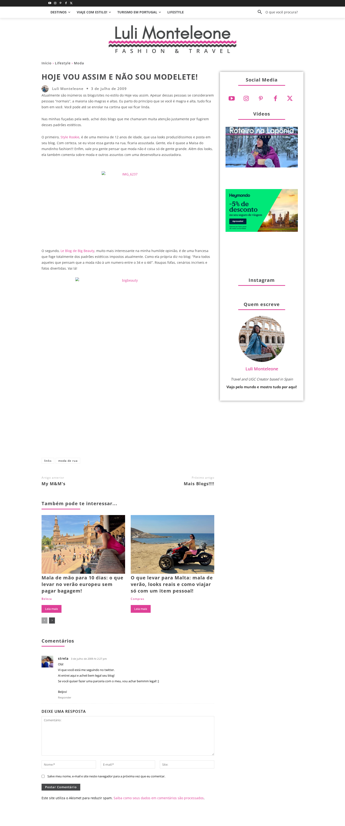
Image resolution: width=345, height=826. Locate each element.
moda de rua (68, 461)
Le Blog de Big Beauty (77, 250)
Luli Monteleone (68, 88)
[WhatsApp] (157, 440)
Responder (64, 697)
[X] (126, 440)
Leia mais (51, 609)
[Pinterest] (60, 3)
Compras (137, 598)
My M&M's (53, 483)
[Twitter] (71, 3)
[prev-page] (44, 620)
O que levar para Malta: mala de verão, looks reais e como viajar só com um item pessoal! (172, 584)
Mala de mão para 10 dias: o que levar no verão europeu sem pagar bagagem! (82, 584)
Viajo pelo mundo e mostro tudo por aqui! (261, 386)
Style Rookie (70, 137)
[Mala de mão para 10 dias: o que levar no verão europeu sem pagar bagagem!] (83, 544)
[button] (276, 12)
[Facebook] (66, 3)
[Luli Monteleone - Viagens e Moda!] (172, 39)
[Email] (172, 440)
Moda (79, 63)
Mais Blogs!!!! (199, 483)
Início (47, 63)
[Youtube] (50, 3)
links (48, 461)
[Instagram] (55, 3)
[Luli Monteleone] (46, 88)
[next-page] (52, 620)
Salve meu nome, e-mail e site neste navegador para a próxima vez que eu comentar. (106, 776)
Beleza (47, 598)
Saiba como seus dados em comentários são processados (159, 798)
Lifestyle (63, 63)
